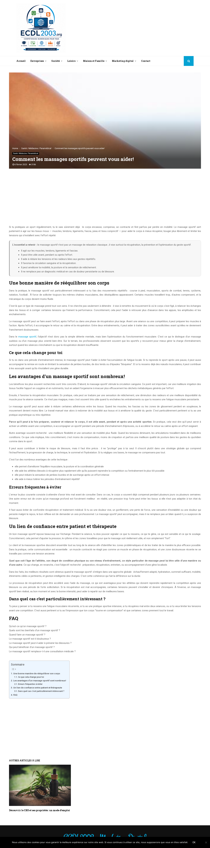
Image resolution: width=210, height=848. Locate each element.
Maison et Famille (93, 60)
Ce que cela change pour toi (31, 677)
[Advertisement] (134, 28)
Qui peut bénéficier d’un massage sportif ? (32, 647)
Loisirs (71, 60)
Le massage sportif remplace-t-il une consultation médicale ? (42, 651)
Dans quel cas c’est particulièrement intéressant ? (41, 691)
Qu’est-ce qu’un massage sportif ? (27, 626)
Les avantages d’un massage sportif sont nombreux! (39, 680)
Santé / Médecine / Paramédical (25, 153)
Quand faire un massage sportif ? (27, 634)
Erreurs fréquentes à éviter (30, 684)
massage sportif (27, 336)
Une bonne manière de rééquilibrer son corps (36, 673)
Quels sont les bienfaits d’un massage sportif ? (34, 630)
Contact (145, 60)
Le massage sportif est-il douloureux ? (30, 638)
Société (55, 60)
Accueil (21, 60)
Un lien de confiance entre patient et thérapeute (37, 687)
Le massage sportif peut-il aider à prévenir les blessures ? (40, 643)
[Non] (206, 842)
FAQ (15, 694)
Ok (193, 842)
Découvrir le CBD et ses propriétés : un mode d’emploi (39, 810)
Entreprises (37, 60)
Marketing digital (123, 60)
